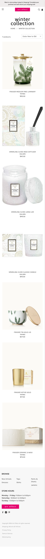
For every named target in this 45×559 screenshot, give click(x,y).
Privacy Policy (6, 530)
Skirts (18, 482)
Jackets (34, 485)
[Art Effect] (22, 9)
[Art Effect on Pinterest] (9, 513)
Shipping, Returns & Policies (11, 526)
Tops (18, 479)
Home (12, 28)
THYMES (22, 94)
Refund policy (6, 537)
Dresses (5, 482)
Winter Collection (27, 28)
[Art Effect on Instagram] (6, 513)
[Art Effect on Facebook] (3, 513)
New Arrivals (6, 479)
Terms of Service (7, 533)
